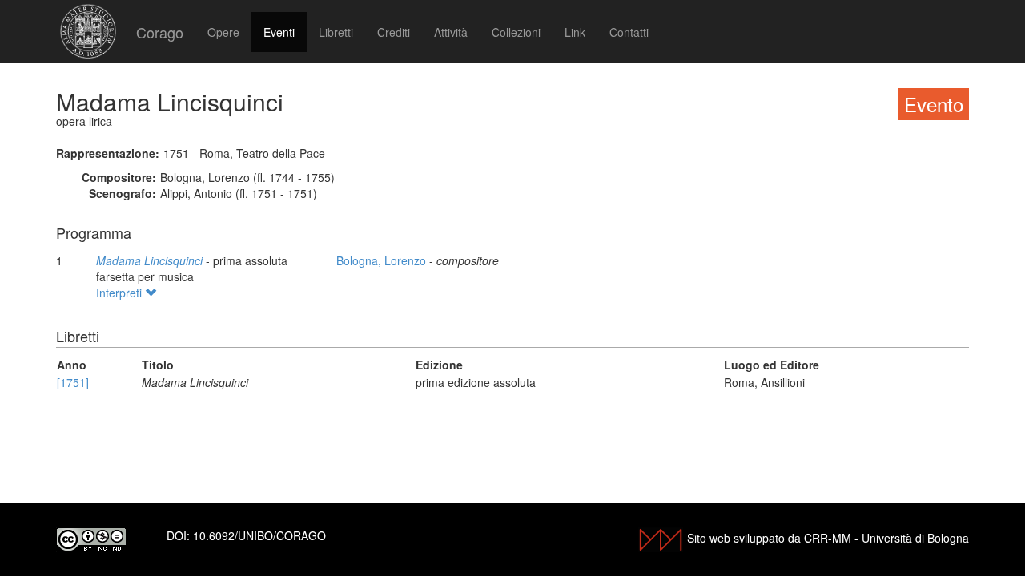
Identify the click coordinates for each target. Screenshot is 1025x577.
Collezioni (516, 32)
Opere (223, 32)
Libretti (336, 32)
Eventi (279, 32)
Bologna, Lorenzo (382, 260)
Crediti (393, 32)
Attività (451, 32)
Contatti (629, 32)
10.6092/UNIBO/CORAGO (259, 535)
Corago (159, 32)
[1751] (73, 382)
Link (575, 32)
